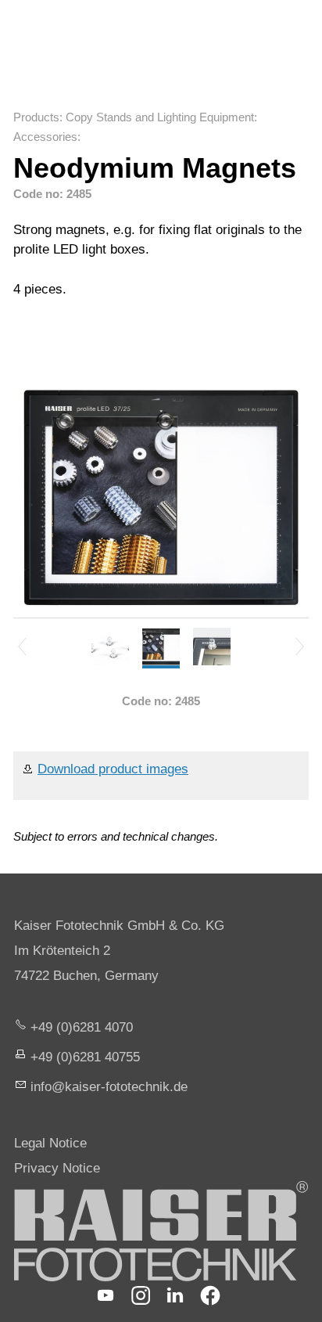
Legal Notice (50, 1143)
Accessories (45, 136)
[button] (105, 1295)
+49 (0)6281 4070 (81, 1027)
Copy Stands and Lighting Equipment (160, 117)
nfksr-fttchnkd (107, 1086)
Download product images (113, 769)
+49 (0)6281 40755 (85, 1057)
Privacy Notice (57, 1168)
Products (36, 117)
